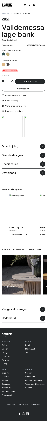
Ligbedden (6, 356)
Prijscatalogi (7, 395)
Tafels (4, 345)
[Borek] (7, 335)
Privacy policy (23, 404)
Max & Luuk (30, 349)
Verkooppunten (8, 391)
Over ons (5, 376)
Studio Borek (12, 40)
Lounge (5, 352)
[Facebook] (19, 414)
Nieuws (5, 380)
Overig (4, 364)
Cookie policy (35, 404)
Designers (6, 384)
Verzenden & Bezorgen (34, 384)
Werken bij (6, 388)
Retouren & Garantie (33, 380)
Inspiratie (5, 373)
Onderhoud (30, 376)
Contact (28, 388)
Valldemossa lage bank (21, 13)
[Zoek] (25, 5)
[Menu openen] (43, 5)
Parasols (5, 360)
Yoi (26, 352)
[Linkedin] (27, 414)
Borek (27, 345)
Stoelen (5, 349)
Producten (5, 13)
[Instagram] (23, 414)
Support (28, 373)
